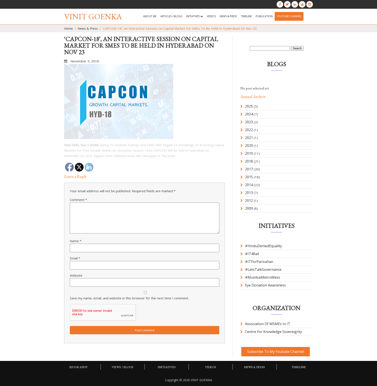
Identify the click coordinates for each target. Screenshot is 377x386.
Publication (264, 16)
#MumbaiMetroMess (262, 277)
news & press (228, 16)
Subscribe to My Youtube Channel (275, 351)
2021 (249, 137)
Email (75, 258)
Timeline (246, 16)
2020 (249, 145)
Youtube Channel (289, 16)
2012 (249, 200)
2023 (249, 122)
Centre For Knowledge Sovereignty (273, 331)
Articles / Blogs (171, 16)
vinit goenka (93, 16)
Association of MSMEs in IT (267, 323)
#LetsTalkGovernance (263, 269)
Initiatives (193, 16)
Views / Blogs (122, 367)
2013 (249, 192)
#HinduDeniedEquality (263, 246)
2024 (249, 114)
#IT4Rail (252, 253)
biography (78, 367)
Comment (78, 199)
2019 (249, 153)
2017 (249, 169)
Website (76, 275)
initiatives (167, 367)
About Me (149, 16)
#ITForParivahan (259, 261)
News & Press (88, 28)
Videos (211, 16)
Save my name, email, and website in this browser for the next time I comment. (129, 298)
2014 (249, 184)
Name (75, 241)
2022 (249, 129)
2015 (249, 177)
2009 (249, 208)
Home (68, 28)
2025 (249, 106)
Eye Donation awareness (265, 285)
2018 (249, 161)
